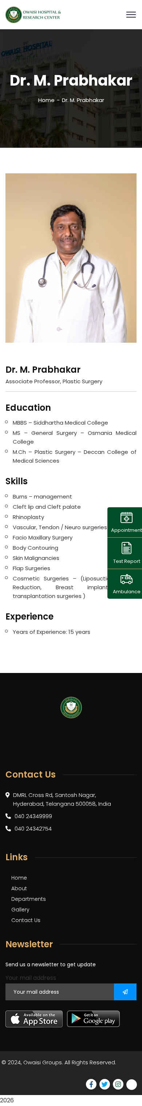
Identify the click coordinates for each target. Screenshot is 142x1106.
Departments (28, 899)
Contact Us (25, 920)
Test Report (126, 561)
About (19, 888)
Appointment (126, 530)
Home (46, 100)
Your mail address (30, 978)
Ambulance (127, 591)
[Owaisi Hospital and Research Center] (33, 15)
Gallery (20, 909)
